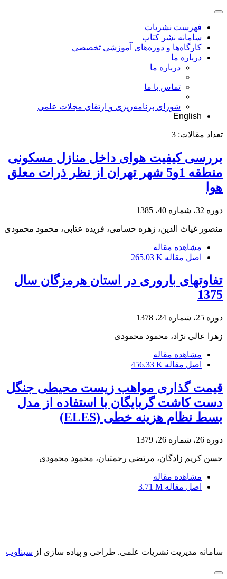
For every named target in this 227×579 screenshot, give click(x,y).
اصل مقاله (166, 257)
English (187, 116)
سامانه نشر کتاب (172, 37)
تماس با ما (162, 86)
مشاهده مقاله (177, 247)
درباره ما (186, 57)
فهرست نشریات (173, 27)
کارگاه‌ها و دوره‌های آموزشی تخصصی (137, 47)
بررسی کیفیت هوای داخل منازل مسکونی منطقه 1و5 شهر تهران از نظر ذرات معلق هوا (115, 172)
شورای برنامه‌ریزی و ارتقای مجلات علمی (109, 106)
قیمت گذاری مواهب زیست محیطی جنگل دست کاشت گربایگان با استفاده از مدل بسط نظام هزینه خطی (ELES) (114, 402)
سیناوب (19, 551)
